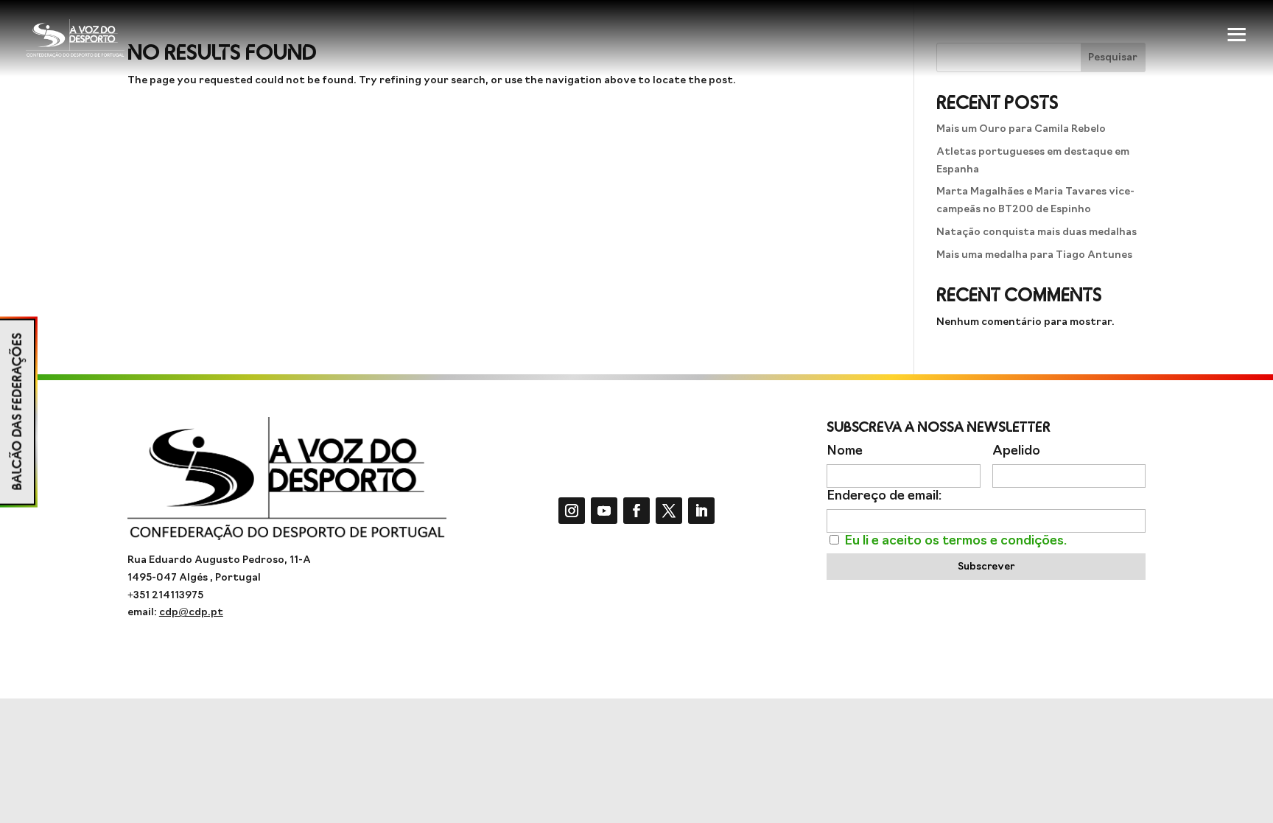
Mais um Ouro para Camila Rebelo (1021, 129)
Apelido (1016, 451)
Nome (845, 451)
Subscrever (986, 567)
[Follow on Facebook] (636, 510)
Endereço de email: (884, 496)
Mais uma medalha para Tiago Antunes (1034, 255)
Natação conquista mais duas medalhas (1036, 232)
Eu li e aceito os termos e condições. (955, 541)
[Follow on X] (669, 510)
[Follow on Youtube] (604, 510)
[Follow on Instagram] (571, 510)
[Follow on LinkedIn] (701, 510)
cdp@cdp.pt (191, 612)
